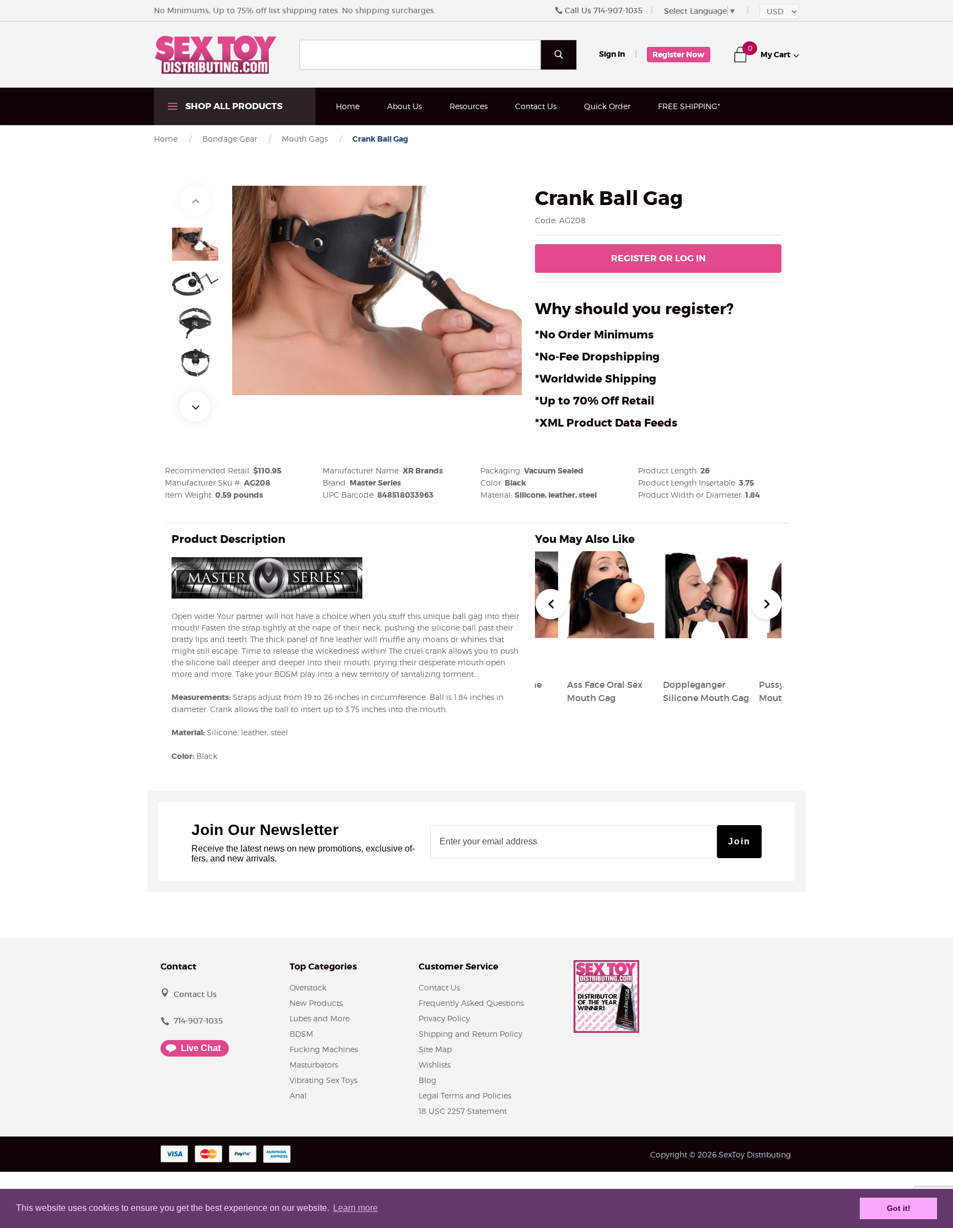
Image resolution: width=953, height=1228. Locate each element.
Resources (468, 106)
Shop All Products (232, 106)
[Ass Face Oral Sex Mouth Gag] (610, 658)
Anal (298, 1095)
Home (348, 106)
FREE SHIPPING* (689, 106)
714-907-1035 (618, 10)
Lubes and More (320, 1018)
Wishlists (435, 1064)
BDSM (301, 1033)
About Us (404, 106)
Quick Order (607, 106)
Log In (658, 258)
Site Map (435, 1049)
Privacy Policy (444, 1018)
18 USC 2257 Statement (463, 1111)
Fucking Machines (324, 1049)
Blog (427, 1080)
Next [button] (195, 406)
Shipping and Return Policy (470, 1033)
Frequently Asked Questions (471, 1003)
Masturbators (314, 1064)
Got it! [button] (899, 1208)
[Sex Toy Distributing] (215, 54)
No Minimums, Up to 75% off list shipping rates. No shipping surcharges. (295, 10)
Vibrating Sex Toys (323, 1080)
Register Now (678, 55)
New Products (316, 1003)
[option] (195, 244)
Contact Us (535, 106)
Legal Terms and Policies (465, 1095)
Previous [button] (195, 201)
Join (739, 841)
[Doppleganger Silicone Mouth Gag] (706, 658)
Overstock (308, 987)
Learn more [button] (355, 1208)
